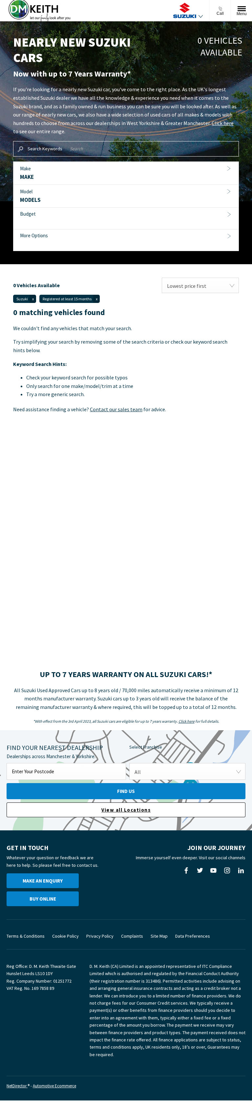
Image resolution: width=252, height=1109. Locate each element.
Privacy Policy (100, 936)
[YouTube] (213, 870)
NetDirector (17, 1086)
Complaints (132, 936)
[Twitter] (200, 870)
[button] (126, 173)
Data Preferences (192, 936)
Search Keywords (45, 149)
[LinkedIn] (241, 870)
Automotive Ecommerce (54, 1086)
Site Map (159, 936)
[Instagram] (227, 870)
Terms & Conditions (26, 936)
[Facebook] (186, 870)
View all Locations (126, 810)
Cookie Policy (65, 936)
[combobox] (200, 285)
